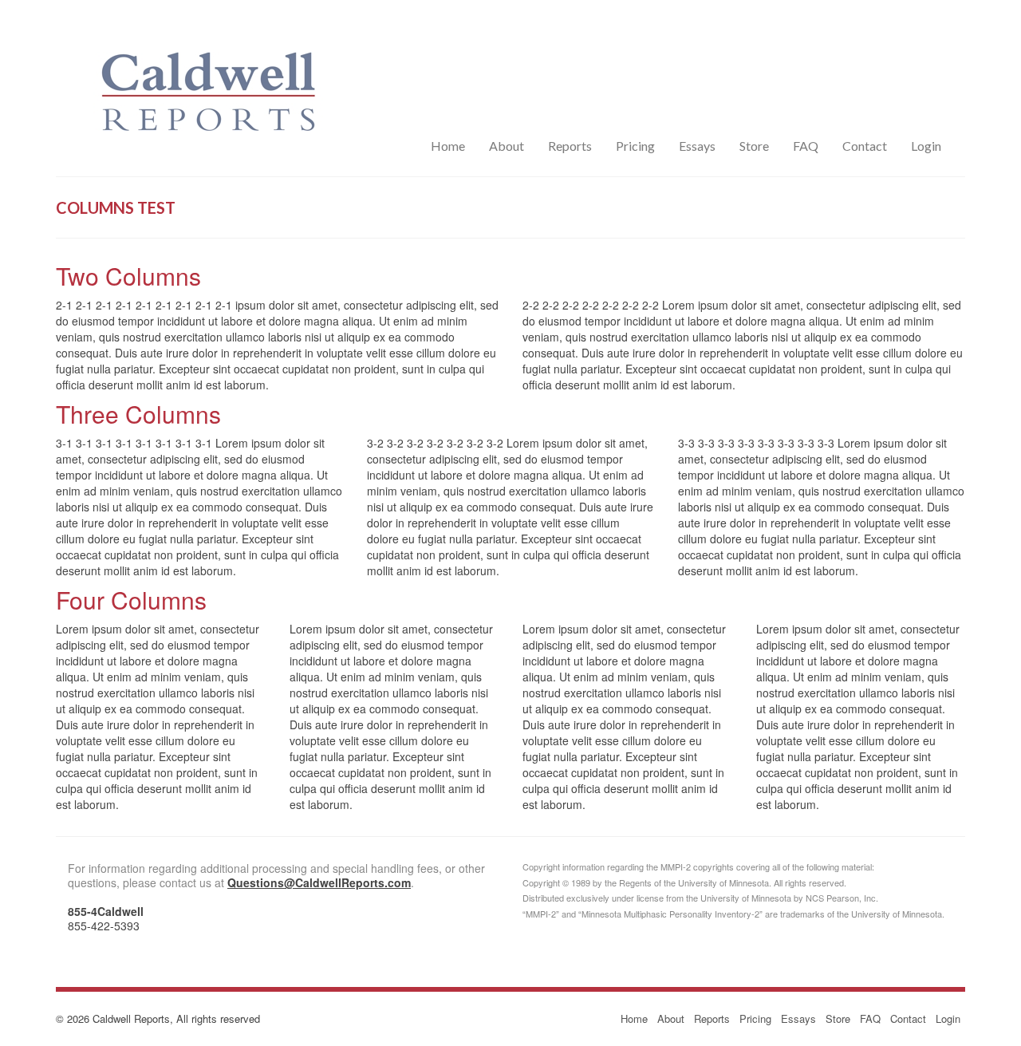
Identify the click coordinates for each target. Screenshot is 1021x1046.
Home (448, 145)
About (506, 145)
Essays (697, 145)
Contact (864, 145)
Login (926, 145)
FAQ (805, 145)
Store (754, 145)
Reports (570, 145)
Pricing (635, 145)
